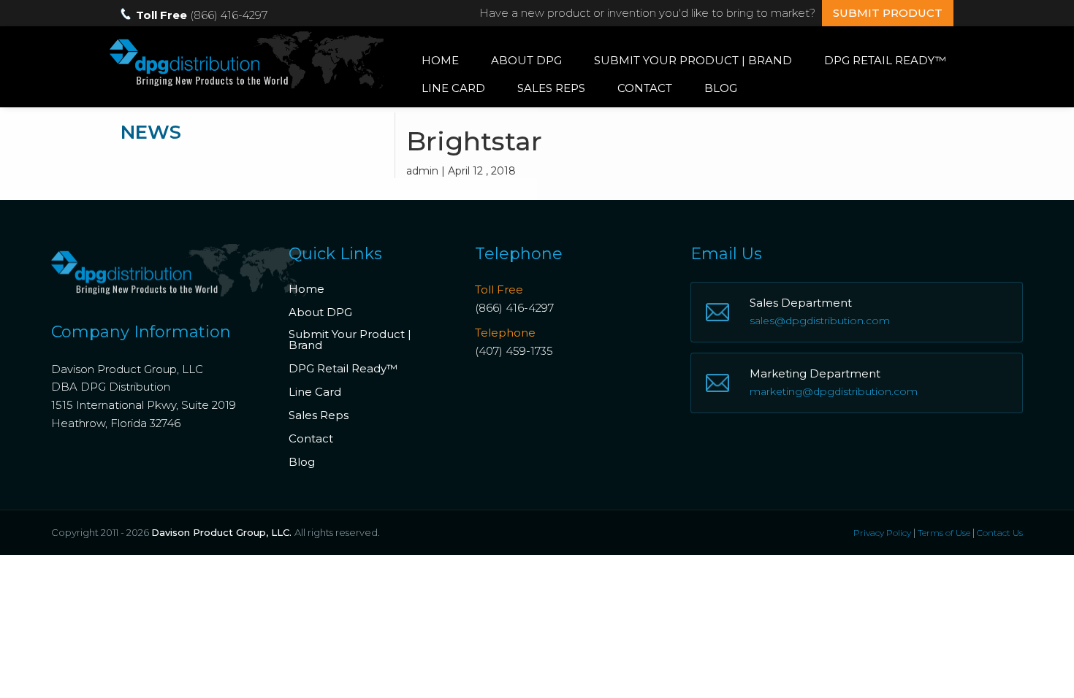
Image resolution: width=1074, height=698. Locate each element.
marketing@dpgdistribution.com (834, 391)
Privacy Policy (882, 532)
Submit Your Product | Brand (693, 60)
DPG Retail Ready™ (885, 60)
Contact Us (1000, 532)
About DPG (526, 60)
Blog (720, 88)
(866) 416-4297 (514, 308)
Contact (644, 88)
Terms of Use (944, 532)
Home (440, 60)
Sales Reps (551, 88)
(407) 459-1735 (514, 351)
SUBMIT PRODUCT (887, 13)
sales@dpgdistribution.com (820, 320)
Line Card (453, 88)
